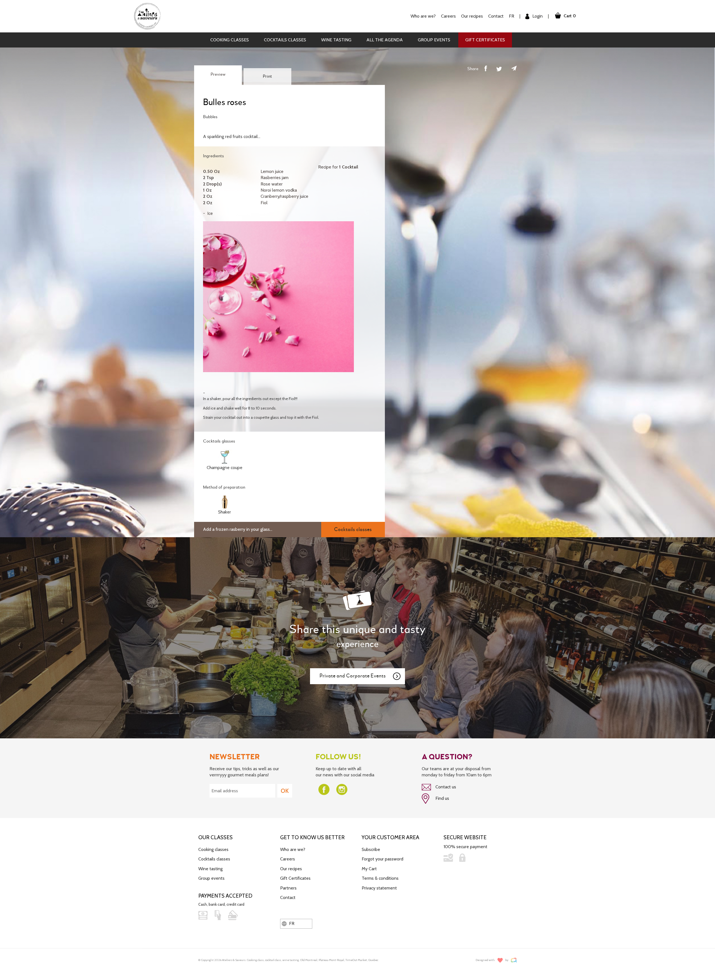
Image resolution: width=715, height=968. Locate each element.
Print (267, 76)
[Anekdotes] (514, 960)
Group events (434, 39)
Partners (288, 888)
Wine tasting (336, 39)
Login (537, 16)
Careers (448, 16)
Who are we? (292, 849)
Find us (441, 798)
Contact (496, 16)
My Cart (369, 868)
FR (511, 16)
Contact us (445, 786)
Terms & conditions (380, 878)
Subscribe (371, 849)
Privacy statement (379, 888)
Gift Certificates (485, 39)
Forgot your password (382, 859)
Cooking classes (229, 39)
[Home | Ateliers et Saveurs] (149, 15)
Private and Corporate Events (353, 676)
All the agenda (384, 39)
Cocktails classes (285, 39)
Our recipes (291, 868)
